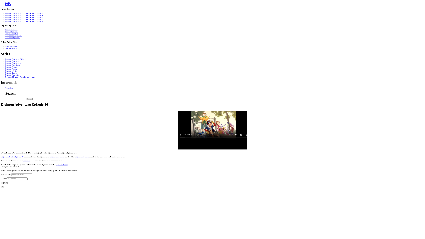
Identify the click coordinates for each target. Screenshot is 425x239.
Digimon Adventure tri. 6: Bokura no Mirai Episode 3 (24, 17)
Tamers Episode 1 (11, 34)
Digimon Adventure (12, 61)
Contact (8, 5)
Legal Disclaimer (62, 165)
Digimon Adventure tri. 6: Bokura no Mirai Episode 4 (24, 15)
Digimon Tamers (11, 73)
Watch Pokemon (11, 48)
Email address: (6, 174)
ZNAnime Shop (11, 46)
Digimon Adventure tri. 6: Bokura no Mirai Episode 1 (24, 21)
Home (7, 3)
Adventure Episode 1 (12, 38)
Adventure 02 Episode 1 (13, 36)
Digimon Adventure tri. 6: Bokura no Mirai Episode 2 (24, 19)
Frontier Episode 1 (11, 32)
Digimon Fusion (11, 69)
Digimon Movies (11, 71)
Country (4, 178)
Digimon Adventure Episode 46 (12, 157)
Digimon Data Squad (12, 65)
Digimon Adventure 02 (13, 63)
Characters (9, 88)
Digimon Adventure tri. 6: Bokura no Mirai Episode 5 (24, 13)
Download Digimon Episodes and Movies (20, 77)
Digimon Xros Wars (12, 75)
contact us (26, 161)
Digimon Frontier (11, 67)
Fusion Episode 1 (11, 30)
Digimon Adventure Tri (15, 59)
